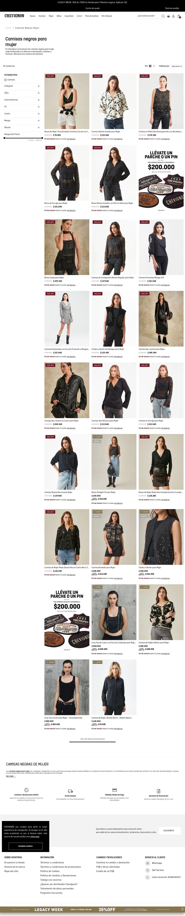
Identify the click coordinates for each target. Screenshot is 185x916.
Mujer (51, 16)
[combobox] (151, 16)
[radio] (150, 66)
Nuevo (32, 16)
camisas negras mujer (27, 28)
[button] (173, 8)
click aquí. (35, 837)
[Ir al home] (14, 16)
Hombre (42, 16)
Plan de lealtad (91, 16)
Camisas (11, 79)
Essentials (69, 16)
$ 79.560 (31, 140)
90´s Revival (107, 16)
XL (122, 121)
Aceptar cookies (25, 846)
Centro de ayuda (92, 8)
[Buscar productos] (163, 16)
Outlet (79, 16)
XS (106, 121)
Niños (59, 16)
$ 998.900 (38, 140)
